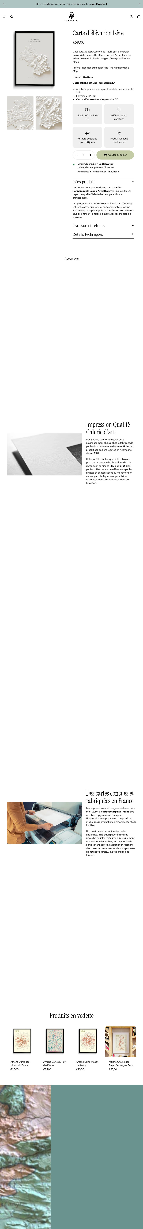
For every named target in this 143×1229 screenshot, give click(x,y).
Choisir (133, 1051)
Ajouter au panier (117, 154)
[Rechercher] (11, 17)
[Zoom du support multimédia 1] (34, 59)
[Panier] (139, 17)
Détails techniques (88, 234)
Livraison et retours (89, 225)
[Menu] (4, 17)
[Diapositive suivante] (139, 4)
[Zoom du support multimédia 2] (20, 113)
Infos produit (83, 181)
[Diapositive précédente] (4, 4)
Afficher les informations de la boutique (98, 171)
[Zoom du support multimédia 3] (49, 113)
